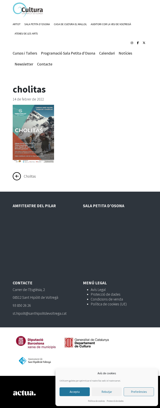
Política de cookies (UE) (109, 304)
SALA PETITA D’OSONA (37, 24)
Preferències (139, 392)
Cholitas (30, 176)
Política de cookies (96, 400)
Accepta (75, 392)
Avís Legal (98, 289)
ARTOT (16, 24)
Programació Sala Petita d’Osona (68, 53)
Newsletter (24, 64)
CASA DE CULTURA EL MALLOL (70, 24)
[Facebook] (138, 43)
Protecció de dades (115, 400)
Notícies (125, 53)
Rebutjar (106, 392)
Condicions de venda (107, 299)
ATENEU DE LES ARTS (26, 33)
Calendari (107, 53)
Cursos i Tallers (25, 53)
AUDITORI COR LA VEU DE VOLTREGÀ (111, 24)
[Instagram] (132, 43)
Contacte (44, 64)
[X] (144, 43)
